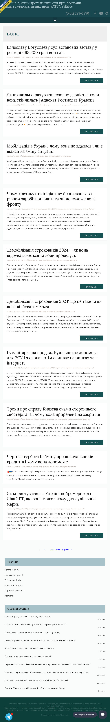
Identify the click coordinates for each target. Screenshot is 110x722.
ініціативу (56, 209)
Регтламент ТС (12, 570)
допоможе (39, 209)
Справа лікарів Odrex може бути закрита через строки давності (35, 624)
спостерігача (62, 419)
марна (49, 509)
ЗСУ (52, 368)
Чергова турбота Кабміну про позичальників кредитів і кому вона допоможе (50, 459)
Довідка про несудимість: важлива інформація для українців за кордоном (40, 640)
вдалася (25, 156)
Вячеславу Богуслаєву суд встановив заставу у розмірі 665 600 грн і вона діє (52, 50)
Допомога (41, 368)
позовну (52, 105)
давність (36, 105)
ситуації (51, 156)
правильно (58, 105)
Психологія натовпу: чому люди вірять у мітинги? (28, 656)
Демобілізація (47, 260)
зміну (34, 156)
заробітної (48, 209)
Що (72, 311)
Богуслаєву (29, 57)
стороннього (77, 419)
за (44, 209)
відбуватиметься (32, 260)
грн (55, 57)
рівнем (77, 209)
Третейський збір (13, 580)
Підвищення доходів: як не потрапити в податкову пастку (32, 632)
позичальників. (54, 466)
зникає (48, 368)
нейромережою (61, 509)
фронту (85, 209)
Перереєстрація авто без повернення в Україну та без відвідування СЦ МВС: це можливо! (47, 664)
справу (70, 419)
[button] (55, 19)
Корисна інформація (14, 590)
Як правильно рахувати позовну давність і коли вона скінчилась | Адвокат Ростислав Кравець (53, 97)
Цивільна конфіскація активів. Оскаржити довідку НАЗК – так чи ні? (37, 680)
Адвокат (25, 105)
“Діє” (23, 57)
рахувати (66, 105)
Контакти (9, 596)
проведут (60, 260)
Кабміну (35, 466)
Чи (61, 156)
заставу (60, 57)
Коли (41, 105)
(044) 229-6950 (77, 13)
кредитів (46, 466)
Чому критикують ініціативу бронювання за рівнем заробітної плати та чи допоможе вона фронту (51, 199)
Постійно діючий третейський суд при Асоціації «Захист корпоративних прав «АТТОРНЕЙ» (41, 4)
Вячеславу (49, 57)
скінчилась (82, 105)
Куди (63, 368)
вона (35, 57)
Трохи (85, 419)
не (47, 156)
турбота (66, 466)
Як (87, 105)
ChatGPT (24, 509)
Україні (57, 156)
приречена (50, 419)
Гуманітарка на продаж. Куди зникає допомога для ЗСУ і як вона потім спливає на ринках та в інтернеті (52, 358)
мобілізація (39, 156)
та (81, 209)
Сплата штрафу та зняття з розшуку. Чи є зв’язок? (28, 616)
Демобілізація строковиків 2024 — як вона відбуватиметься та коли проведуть (47, 252)
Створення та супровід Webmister (55, 715)
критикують (65, 209)
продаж (75, 368)
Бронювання (26, 209)
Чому (64, 156)
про (56, 419)
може (53, 509)
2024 (23, 260)
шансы (69, 156)
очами (44, 419)
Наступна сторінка (61, 549)
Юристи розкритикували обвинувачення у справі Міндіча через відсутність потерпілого (47, 672)
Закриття (29, 419)
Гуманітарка (30, 368)
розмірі (65, 57)
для (36, 368)
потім (70, 368)
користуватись (40, 509)
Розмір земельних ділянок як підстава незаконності (29, 648)
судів (68, 509)
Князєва (36, 419)
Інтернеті (57, 368)
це (69, 311)
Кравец (46, 105)
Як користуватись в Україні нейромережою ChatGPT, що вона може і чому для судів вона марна (51, 499)
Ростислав (74, 105)
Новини (9, 57)
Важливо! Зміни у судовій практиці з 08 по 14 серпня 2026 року (35, 688)
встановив (42, 57)
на (45, 156)
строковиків (68, 260)
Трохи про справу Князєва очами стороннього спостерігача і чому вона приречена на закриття (53, 411)
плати (72, 209)
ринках (81, 368)
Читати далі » (91, 79)
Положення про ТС (14, 575)
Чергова (73, 466)
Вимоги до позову (14, 585)
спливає (86, 368)
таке (66, 311)
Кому (40, 466)
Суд (70, 57)
